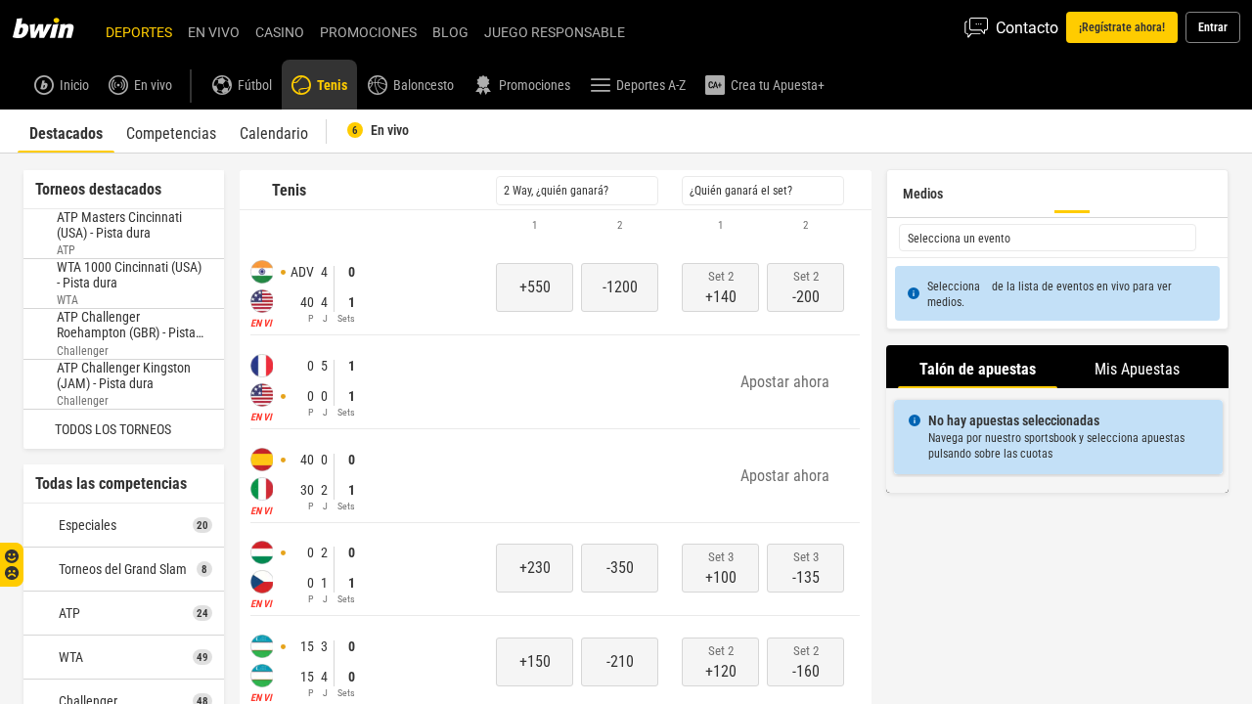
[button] (556, 226)
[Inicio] (55, 27)
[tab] (66, 131)
